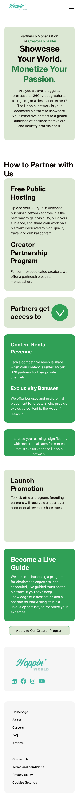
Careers (18, 727)
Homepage (20, 712)
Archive (18, 743)
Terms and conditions (28, 767)
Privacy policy (22, 774)
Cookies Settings (24, 782)
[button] (71, 7)
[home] (16, 7)
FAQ (15, 735)
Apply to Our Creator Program (39, 630)
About (16, 719)
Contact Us (20, 759)
